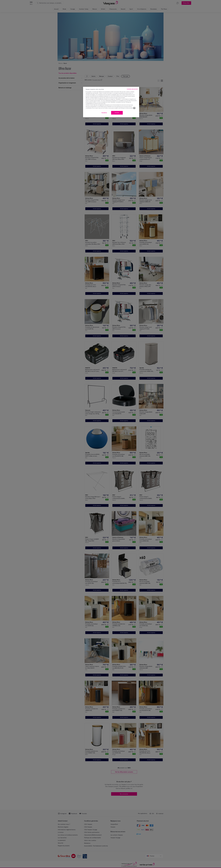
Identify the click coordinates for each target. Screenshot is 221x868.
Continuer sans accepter (132, 89)
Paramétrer (104, 112)
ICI (134, 108)
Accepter (117, 112)
